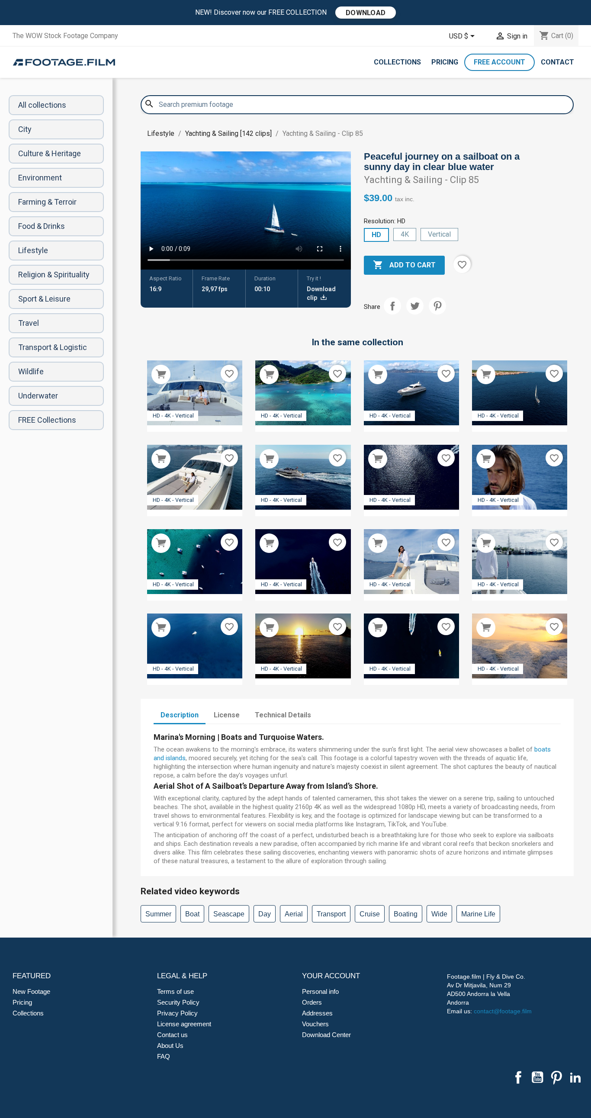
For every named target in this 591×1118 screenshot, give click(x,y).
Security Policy (178, 1002)
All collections (42, 104)
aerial (294, 914)
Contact (557, 62)
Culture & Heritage (49, 153)
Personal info (320, 991)
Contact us (172, 1034)
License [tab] (227, 715)
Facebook (518, 1077)
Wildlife (31, 371)
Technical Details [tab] (283, 715)
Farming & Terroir (47, 201)
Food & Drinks (41, 226)
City (25, 129)
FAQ (163, 1056)
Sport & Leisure (44, 298)
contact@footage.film (503, 1011)
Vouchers (315, 1024)
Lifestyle (33, 250)
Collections (397, 62)
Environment (40, 177)
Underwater (38, 395)
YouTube (537, 1077)
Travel (28, 323)
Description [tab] (180, 715)
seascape (228, 914)
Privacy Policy (177, 1013)
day (264, 914)
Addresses (317, 1013)
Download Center (326, 1034)
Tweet (415, 306)
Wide (439, 914)
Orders (312, 1002)
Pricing (444, 62)
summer (158, 914)
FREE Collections (47, 419)
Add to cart (404, 265)
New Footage (31, 991)
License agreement (184, 1024)
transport (331, 914)
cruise (370, 914)
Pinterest (437, 306)
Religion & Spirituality (54, 274)
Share (392, 306)
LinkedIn (575, 1077)
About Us (170, 1045)
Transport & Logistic (52, 347)
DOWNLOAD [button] (365, 13)
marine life (478, 914)
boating (406, 914)
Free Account (499, 62)
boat (192, 914)
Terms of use (175, 991)
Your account (331, 976)
